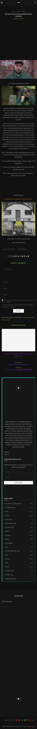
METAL (19, 539)
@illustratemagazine (7, 601)
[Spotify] (25, 720)
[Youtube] (16, 720)
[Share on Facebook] (11, 256)
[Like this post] (9, 256)
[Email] (19, 720)
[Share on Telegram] (22, 256)
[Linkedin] (14, 720)
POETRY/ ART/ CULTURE (19, 551)
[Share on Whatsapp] (20, 256)
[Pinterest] (11, 720)
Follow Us (6, 454)
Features (19, 515)
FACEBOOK (8, 199)
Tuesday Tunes (19, 574)
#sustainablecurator (9, 249)
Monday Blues (19, 543)
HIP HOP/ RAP (19, 527)
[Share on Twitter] (13, 256)
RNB (19, 563)
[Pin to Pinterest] (15, 256)
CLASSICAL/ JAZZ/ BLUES (19, 503)
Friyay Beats (19, 519)
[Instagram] (8, 720)
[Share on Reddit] (18, 256)
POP (19, 555)
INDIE (19, 531)
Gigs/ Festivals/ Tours (19, 523)
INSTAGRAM (16, 199)
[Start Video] (18, 388)
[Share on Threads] (26, 256)
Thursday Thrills (19, 570)
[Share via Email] (28, 256)
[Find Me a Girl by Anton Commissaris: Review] (18, 340)
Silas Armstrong (22, 249)
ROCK (19, 567)
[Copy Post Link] (24, 256)
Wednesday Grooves (19, 578)
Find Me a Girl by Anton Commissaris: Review (18, 354)
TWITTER (24, 199)
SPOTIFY (29, 199)
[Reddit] (30, 720)
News (19, 547)
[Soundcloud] (22, 720)
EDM (19, 511)
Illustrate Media (31, 726)
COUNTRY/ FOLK (19, 507)
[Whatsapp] (27, 720)
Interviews (19, 535)
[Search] (35, 2)
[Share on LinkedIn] (16, 256)
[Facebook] (3, 720)
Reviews (19, 559)
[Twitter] (6, 720)
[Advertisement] (18, 39)
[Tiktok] (33, 720)
